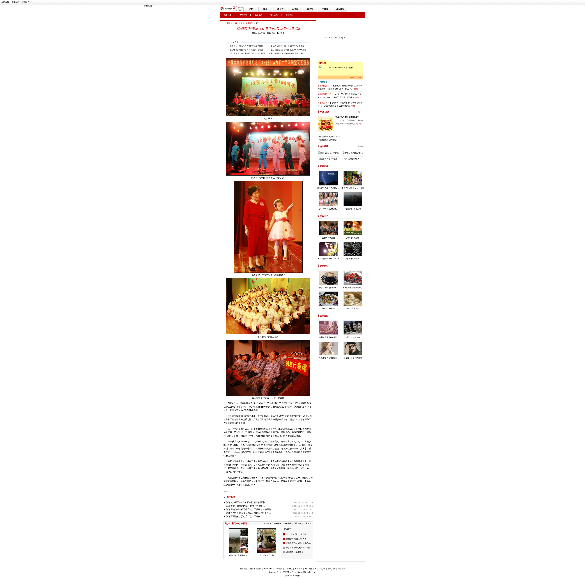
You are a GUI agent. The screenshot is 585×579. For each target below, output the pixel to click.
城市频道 (340, 9)
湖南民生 (287, 523)
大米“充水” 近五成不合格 (296, 534)
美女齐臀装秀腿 (328, 238)
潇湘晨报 (321, 103)
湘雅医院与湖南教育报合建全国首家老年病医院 (248, 509)
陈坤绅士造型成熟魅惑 (353, 358)
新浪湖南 (15, 2)
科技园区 (289, 15)
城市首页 (227, 15)
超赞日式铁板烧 (328, 308)
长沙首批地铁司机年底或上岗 (298, 548)
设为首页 (26, 2)
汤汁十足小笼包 (352, 308)
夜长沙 (310, 9)
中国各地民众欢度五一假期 (353, 188)
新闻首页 (267, 523)
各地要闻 (243, 15)
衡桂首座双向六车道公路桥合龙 (299, 543)
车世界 (325, 9)
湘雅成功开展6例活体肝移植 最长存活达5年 (247, 502)
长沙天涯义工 (323, 86)
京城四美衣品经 (352, 238)
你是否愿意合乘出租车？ (329, 140)
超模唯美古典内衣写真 (328, 337)
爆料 (360, 77)
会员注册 (331, 569)
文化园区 (274, 15)
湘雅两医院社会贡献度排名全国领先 (243, 516)
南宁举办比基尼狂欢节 (328, 209)
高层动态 (258, 15)
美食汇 (280, 9)
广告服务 (278, 569)
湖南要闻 (277, 523)
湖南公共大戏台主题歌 (328, 159)
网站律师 (308, 569)
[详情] (355, 89)
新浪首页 (5, 2)
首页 (250, 9)
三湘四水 (307, 523)
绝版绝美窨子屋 (352, 259)
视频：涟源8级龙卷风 (352, 159)
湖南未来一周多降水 (294, 552)
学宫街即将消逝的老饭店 (353, 288)
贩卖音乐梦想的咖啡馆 (328, 288)
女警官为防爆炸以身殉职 (238, 555)
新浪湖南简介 (255, 569)
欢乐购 (295, 9)
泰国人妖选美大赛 (352, 337)
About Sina (268, 569)
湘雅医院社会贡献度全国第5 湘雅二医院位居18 (248, 513)
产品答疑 (341, 569)
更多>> (360, 112)
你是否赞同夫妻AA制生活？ (330, 137)
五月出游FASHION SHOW (328, 259)
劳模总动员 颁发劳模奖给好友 (347, 117)
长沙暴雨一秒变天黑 (352, 209)
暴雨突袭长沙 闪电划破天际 (328, 188)
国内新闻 (297, 523)
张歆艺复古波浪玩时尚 (328, 358)
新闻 (265, 9)
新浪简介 (243, 569)
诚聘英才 (298, 569)
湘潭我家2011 (323, 94)
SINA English (320, 569)
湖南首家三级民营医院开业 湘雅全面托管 (245, 506)
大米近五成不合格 (266, 555)
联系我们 (288, 569)
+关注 (352, 77)
